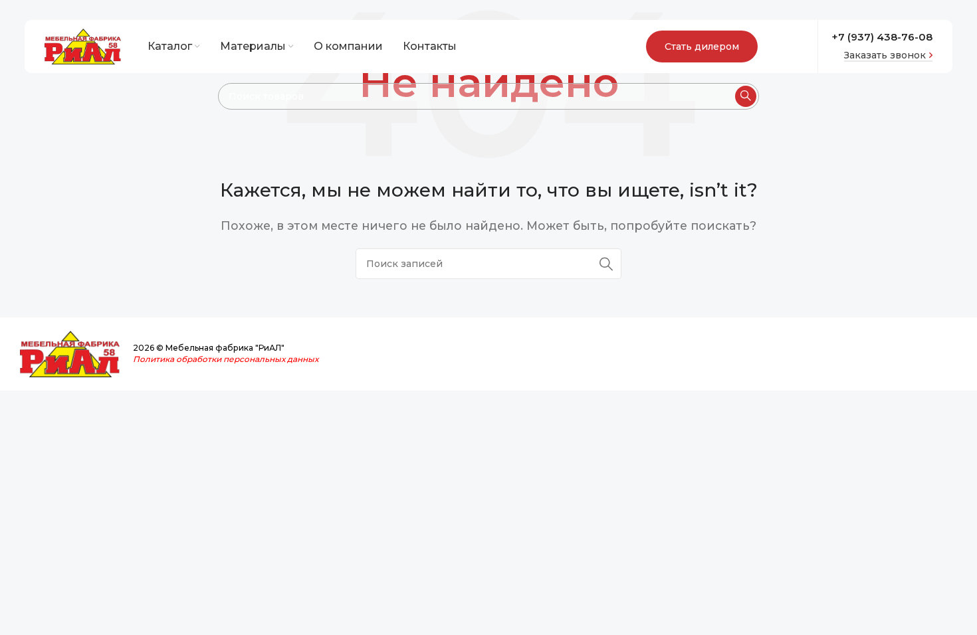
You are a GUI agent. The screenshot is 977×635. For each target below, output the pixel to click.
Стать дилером (702, 46)
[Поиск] (745, 96)
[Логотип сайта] (83, 45)
